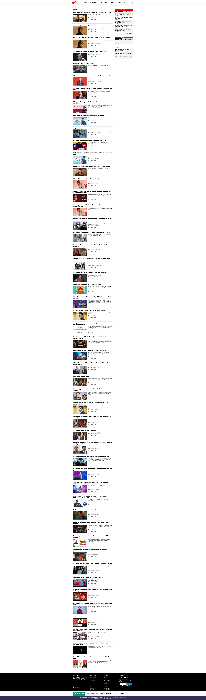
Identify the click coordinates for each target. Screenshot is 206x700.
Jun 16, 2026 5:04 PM (97, 43)
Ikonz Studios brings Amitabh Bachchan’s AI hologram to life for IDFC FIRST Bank (91, 643)
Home (74, 6)
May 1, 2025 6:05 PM (96, 474)
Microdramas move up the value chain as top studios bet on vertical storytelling (123, 29)
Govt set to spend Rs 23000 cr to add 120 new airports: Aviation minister (91, 522)
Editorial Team (92, 688)
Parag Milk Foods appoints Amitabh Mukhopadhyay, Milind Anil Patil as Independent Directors (92, 443)
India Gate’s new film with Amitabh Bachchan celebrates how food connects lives (92, 417)
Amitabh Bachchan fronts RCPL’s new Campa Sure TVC (88, 115)
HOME (85, 2)
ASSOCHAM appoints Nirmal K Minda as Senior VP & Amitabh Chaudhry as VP (90, 363)
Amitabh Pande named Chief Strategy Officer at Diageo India (90, 51)
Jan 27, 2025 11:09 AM (96, 609)
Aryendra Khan (91, 43)
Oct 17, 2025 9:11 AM (97, 265)
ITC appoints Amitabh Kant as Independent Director (87, 179)
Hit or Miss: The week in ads (81, 376)
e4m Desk (90, 29)
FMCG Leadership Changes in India (122, 47)
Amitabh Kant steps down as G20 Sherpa (85, 430)
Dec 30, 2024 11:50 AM (98, 622)
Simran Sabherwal (91, 622)
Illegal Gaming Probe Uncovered (122, 45)
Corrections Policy (107, 685)
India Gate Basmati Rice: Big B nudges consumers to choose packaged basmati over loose (90, 550)
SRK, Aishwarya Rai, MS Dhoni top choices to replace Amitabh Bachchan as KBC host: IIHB (90, 496)
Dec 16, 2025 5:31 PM (96, 183)
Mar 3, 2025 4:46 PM (96, 514)
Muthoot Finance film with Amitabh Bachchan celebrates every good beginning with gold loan (92, 590)
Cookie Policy (106, 683)
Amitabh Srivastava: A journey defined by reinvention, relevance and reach (92, 89)
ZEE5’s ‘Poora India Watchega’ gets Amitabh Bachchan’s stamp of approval (92, 38)
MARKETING (94, 2)
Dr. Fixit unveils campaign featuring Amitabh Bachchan (88, 510)
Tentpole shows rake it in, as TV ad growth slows (87, 284)
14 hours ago (118, 14)
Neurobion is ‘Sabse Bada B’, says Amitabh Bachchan (88, 577)
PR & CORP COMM (100, 2)
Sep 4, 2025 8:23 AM (97, 343)
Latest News (92, 682)
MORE (125, 2)
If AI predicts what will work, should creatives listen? (123, 13)
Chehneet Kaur (91, 81)
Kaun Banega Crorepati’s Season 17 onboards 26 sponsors (89, 350)
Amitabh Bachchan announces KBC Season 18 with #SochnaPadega (92, 12)
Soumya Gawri (91, 265)
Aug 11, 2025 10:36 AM (96, 356)
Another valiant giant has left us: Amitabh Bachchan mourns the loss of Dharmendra (92, 219)
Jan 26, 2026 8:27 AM (97, 132)
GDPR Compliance (107, 682)
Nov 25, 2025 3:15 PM (96, 225)
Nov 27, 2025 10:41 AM (96, 210)
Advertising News (93, 677)
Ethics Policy (106, 686)
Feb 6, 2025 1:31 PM (96, 581)
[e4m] (121, 677)
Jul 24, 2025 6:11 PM (96, 367)
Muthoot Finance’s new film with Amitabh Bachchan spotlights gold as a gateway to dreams (92, 191)
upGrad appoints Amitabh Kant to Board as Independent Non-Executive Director (90, 205)
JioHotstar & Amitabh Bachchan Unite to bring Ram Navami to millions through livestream (90, 483)
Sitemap (105, 677)
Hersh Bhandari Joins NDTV (121, 43)
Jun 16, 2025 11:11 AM (96, 433)
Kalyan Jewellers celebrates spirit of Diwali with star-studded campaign (90, 245)
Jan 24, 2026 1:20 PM (96, 143)
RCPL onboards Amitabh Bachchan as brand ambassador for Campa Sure (92, 153)
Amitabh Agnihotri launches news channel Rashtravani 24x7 (90, 140)
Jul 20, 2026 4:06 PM (96, 17)
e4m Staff (90, 17)
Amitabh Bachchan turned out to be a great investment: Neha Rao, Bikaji (91, 657)
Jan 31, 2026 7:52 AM (96, 120)
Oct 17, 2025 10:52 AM (96, 249)
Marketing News (93, 679)
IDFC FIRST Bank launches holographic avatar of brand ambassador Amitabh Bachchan (92, 630)
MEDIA (105, 2)
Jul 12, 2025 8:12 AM (97, 382)
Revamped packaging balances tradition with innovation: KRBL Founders (91, 536)
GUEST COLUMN (118, 2)
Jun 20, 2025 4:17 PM (96, 422)
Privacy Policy (106, 679)
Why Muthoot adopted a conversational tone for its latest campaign (92, 76)
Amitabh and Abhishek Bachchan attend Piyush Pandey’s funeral (91, 232)
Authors (91, 686)
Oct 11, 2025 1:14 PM (97, 276)
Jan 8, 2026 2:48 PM (96, 158)
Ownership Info (106, 689)
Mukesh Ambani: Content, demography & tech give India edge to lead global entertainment (92, 469)
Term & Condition (107, 680)
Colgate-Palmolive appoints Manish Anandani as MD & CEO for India (123, 25)
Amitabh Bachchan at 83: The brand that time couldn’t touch (90, 272)
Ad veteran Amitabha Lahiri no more (83, 63)
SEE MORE (129, 33)
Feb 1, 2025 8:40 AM (96, 595)
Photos (91, 683)
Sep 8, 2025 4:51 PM (96, 315)
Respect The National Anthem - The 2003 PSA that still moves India (92, 128)
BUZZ (123, 2)
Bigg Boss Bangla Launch (120, 41)
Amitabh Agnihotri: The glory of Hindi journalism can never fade (91, 456)
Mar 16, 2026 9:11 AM (97, 81)
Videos (91, 685)
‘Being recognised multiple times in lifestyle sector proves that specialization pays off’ (90, 323)
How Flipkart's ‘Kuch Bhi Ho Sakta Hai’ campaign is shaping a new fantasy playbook (92, 337)
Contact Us (92, 689)
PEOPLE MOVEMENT (111, 2)
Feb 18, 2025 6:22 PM (96, 554)
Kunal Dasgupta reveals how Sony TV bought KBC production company (90, 389)
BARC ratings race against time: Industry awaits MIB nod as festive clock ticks (123, 21)
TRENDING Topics (127, 38)
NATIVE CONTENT (92, 636)
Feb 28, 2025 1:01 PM (96, 529)
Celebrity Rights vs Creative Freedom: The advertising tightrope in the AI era (91, 259)
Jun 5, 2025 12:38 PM (96, 448)
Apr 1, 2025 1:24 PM (96, 489)
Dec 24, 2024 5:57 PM (99, 636)
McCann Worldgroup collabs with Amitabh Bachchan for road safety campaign (92, 564)
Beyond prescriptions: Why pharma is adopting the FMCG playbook (123, 17)
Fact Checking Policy (107, 688)
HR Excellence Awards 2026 (121, 49)
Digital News (92, 680)
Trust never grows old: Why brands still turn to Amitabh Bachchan (92, 25)
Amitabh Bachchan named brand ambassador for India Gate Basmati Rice (92, 604)
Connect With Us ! (76, 687)
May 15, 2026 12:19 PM (96, 54)
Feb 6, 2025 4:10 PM (96, 570)
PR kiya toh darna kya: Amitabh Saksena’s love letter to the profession (90, 102)
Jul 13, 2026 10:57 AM (96, 29)
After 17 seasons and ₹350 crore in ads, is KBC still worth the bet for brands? (92, 297)
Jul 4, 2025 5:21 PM (96, 409)
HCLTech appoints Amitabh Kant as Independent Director (89, 310)
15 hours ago (118, 18)
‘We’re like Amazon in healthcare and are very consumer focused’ (91, 617)
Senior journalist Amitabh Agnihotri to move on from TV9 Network (92, 166)
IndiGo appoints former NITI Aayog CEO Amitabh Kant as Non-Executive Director (90, 403)
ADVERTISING (88, 2)
